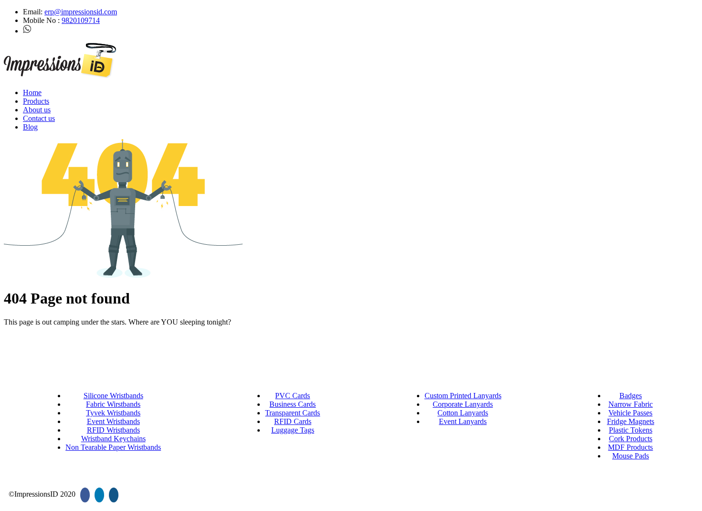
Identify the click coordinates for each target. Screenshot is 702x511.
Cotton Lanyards (462, 413)
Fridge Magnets (630, 421)
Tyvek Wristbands (113, 413)
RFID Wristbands (113, 430)
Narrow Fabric (630, 404)
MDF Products (630, 447)
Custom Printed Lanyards (463, 395)
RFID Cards (292, 421)
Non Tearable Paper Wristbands (113, 447)
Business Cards (292, 404)
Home (32, 92)
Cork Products (630, 439)
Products (36, 101)
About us (37, 110)
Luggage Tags (292, 430)
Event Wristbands (113, 421)
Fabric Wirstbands (113, 404)
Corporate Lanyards (463, 404)
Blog (30, 127)
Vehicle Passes (630, 413)
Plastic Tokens (630, 430)
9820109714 (81, 20)
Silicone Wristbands (113, 395)
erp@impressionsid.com (80, 12)
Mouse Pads (630, 456)
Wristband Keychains (113, 439)
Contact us (39, 118)
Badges (630, 395)
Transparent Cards (292, 413)
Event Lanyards (463, 421)
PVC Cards (292, 395)
